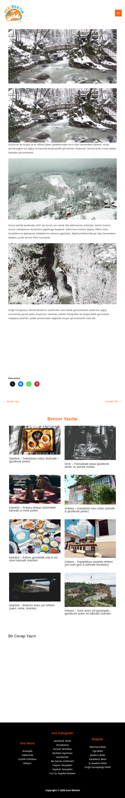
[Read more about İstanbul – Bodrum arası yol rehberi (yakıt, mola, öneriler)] (34, 586)
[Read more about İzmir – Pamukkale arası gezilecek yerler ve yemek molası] (90, 442)
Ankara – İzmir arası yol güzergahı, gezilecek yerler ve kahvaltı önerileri (88, 612)
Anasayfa (27, 751)
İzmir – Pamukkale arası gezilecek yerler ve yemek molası (87, 465)
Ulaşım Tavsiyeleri (62, 765)
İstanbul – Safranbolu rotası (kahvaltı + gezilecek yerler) (34, 460)
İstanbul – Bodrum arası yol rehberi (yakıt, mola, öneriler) (32, 606)
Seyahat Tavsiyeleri (62, 769)
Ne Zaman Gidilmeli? (62, 761)
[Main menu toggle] (118, 13)
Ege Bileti (98, 751)
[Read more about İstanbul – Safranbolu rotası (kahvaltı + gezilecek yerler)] (34, 440)
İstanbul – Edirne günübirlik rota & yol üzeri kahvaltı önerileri (33, 559)
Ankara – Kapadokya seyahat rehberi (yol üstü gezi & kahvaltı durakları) (89, 563)
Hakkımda (27, 755)
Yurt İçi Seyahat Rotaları (62, 773)
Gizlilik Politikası (27, 759)
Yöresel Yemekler (62, 749)
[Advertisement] (62, 351)
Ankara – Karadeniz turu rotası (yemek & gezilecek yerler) (90, 510)
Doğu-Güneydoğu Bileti (98, 767)
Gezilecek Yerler (62, 740)
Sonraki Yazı (113, 401)
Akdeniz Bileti (97, 755)
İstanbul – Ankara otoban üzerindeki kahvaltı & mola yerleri (32, 509)
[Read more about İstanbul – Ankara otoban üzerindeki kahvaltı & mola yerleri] (34, 488)
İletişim (27, 763)
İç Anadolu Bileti (98, 763)
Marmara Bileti (98, 746)
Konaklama (62, 744)
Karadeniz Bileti (97, 759)
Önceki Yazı (11, 401)
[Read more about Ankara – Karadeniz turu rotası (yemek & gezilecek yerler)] (90, 489)
